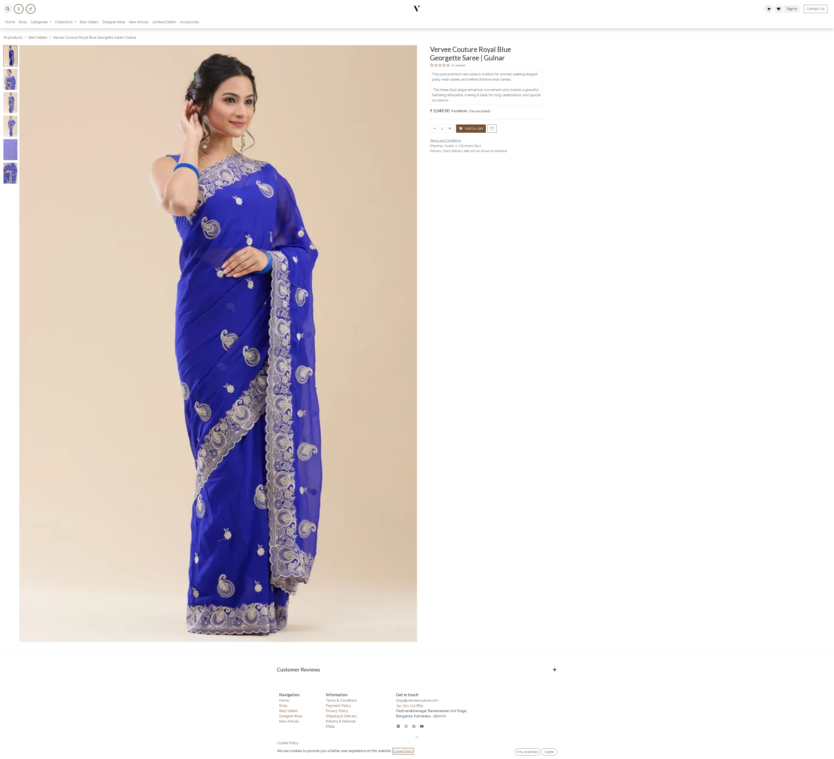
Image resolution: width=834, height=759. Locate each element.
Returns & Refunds (341, 721)
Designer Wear (290, 716)
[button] (7, 8)
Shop (283, 706)
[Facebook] (18, 9)
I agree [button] (549, 752)
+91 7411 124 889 (409, 706)
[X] (30, 9)
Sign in (792, 9)
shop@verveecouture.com (417, 700)
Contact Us (816, 9)
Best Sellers (37, 37)
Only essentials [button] (527, 752)
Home (284, 700)
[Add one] (450, 129)
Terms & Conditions (341, 700)
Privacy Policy (337, 711)
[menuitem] (10, 22)
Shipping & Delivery (341, 716)
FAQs (330, 726)
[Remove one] (434, 129)
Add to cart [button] (473, 128)
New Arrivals (289, 721)
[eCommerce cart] (768, 8)
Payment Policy (338, 706)
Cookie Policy (288, 743)
